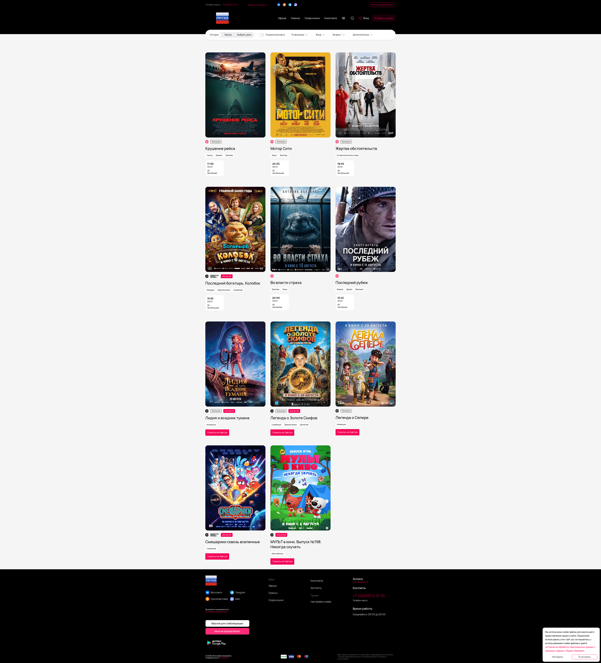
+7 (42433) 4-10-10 (230, 4)
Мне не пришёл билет (382, 4)
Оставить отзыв (383, 18)
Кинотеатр (317, 580)
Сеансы (273, 593)
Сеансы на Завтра (217, 432)
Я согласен (584, 656)
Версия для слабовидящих (227, 623)
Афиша (273, 585)
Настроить (557, 656)
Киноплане (224, 657)
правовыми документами (216, 611)
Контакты (316, 588)
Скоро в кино (276, 600)
